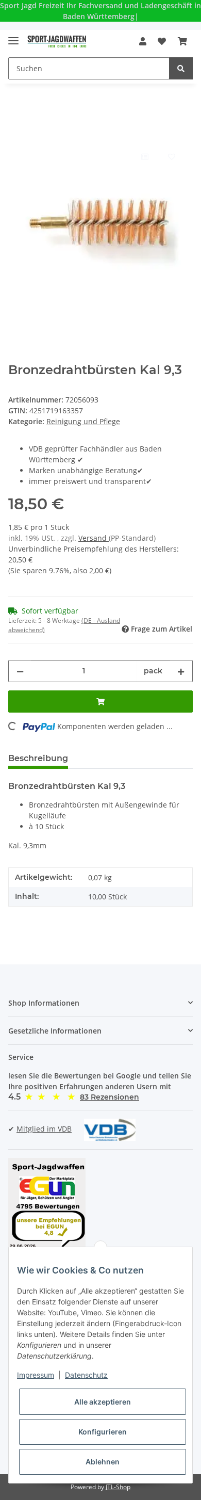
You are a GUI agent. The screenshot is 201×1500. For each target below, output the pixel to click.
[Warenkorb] (182, 41)
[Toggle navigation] (13, 36)
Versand (93, 538)
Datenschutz (86, 1374)
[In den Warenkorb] (16, 131)
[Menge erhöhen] (181, 671)
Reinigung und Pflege (83, 421)
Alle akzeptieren (102, 1401)
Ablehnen (103, 1461)
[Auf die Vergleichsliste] (144, 156)
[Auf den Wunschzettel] (171, 156)
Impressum (35, 1374)
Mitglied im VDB (44, 1129)
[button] (142, 41)
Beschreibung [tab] (38, 758)
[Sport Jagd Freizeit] (57, 41)
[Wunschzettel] (162, 41)
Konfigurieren (102, 1431)
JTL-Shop (118, 1486)
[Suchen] (181, 68)
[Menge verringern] (20, 671)
